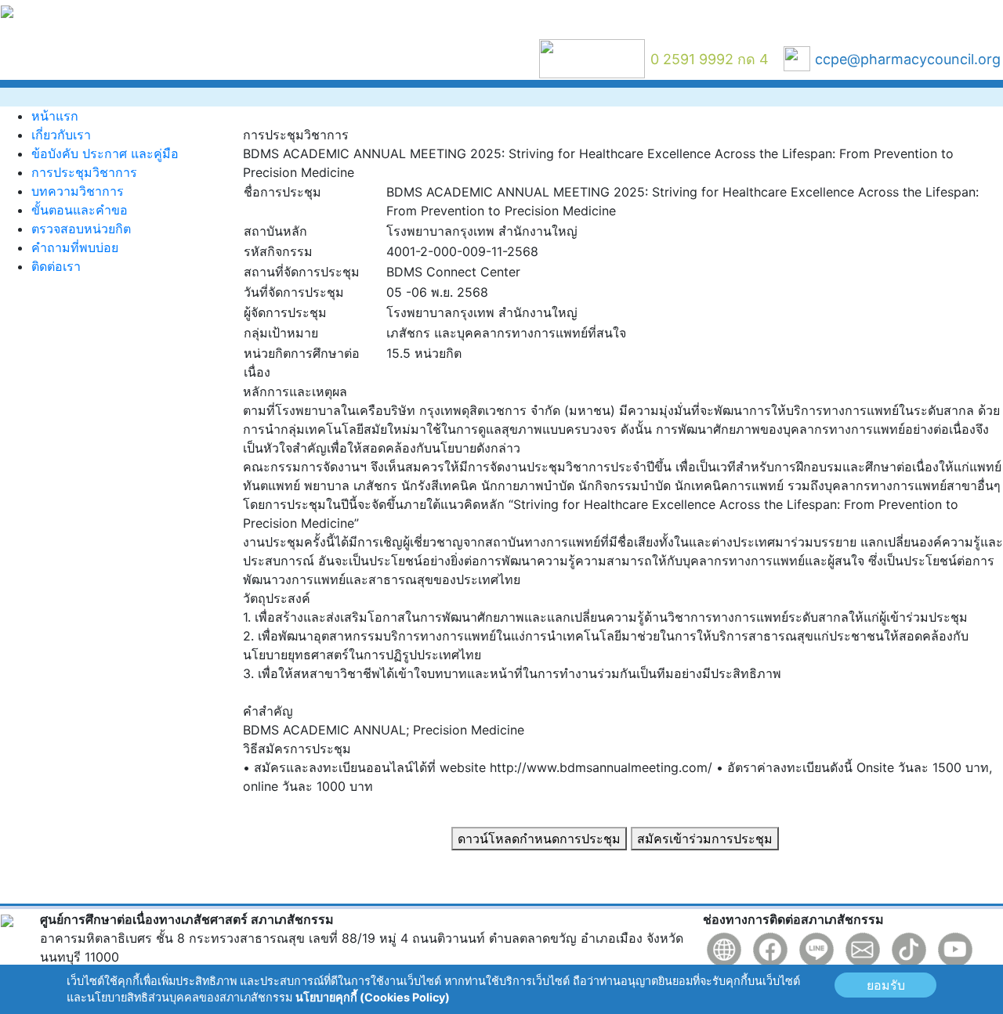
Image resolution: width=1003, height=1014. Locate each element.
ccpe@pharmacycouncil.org (908, 59)
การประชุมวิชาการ (84, 172)
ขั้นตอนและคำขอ (79, 210)
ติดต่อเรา (56, 266)
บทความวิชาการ (77, 191)
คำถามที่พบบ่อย (74, 247)
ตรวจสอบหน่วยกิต (81, 228)
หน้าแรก (54, 116)
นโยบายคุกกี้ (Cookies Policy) (372, 997)
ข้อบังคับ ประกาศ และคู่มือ (105, 153)
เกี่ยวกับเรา (61, 135)
